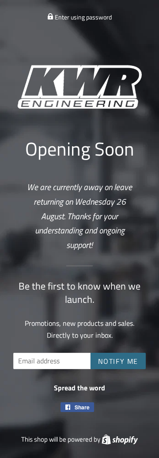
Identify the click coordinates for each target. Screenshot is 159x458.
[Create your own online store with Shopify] (120, 439)
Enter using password (82, 17)
